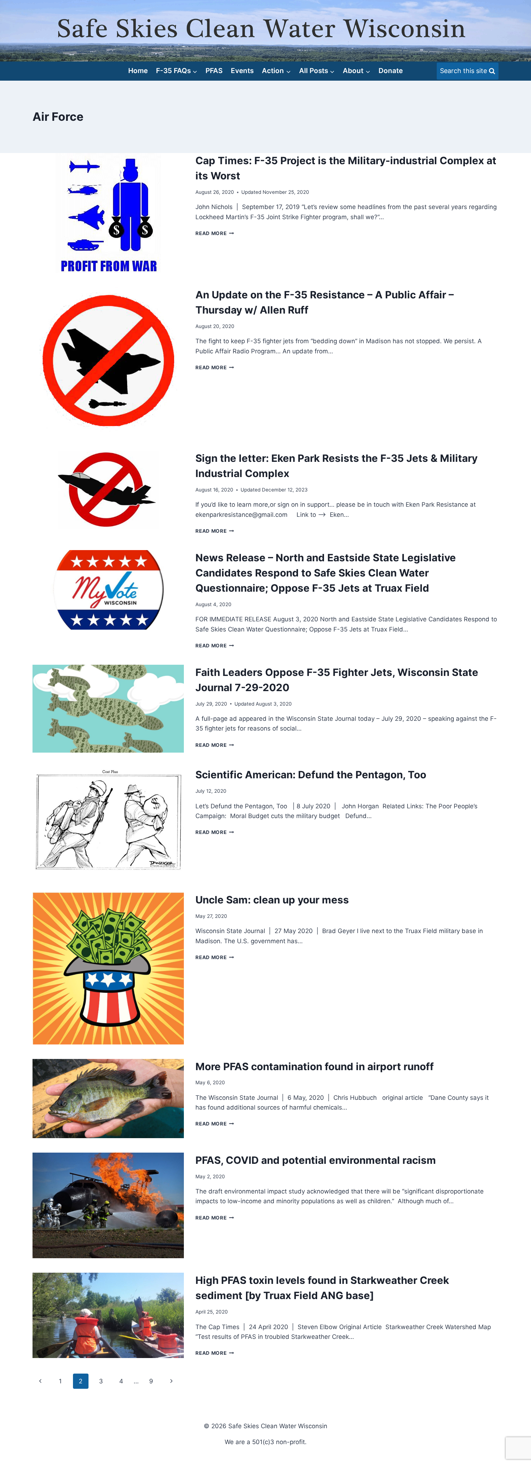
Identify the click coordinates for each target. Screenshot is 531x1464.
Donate (391, 71)
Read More (214, 233)
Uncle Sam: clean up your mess (272, 900)
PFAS (214, 71)
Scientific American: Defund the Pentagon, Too (310, 775)
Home (138, 71)
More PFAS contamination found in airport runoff (314, 1066)
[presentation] (108, 213)
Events (242, 71)
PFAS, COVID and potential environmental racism (315, 1160)
